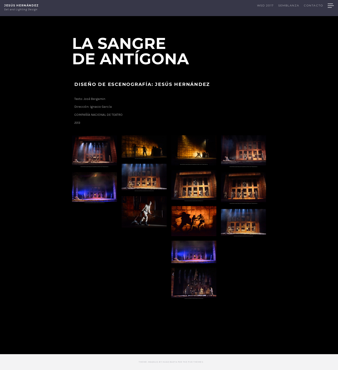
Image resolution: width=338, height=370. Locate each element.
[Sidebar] (331, 6)
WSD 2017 (265, 5)
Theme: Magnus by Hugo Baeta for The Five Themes (171, 362)
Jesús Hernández (21, 5)
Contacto (313, 5)
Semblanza (288, 5)
